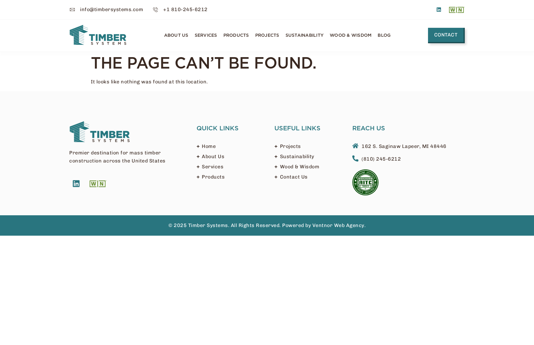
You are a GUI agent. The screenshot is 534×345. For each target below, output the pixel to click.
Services (206, 35)
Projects (267, 35)
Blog (384, 35)
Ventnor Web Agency (338, 225)
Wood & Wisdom (350, 35)
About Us (176, 35)
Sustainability (305, 35)
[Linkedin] (439, 10)
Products (236, 35)
